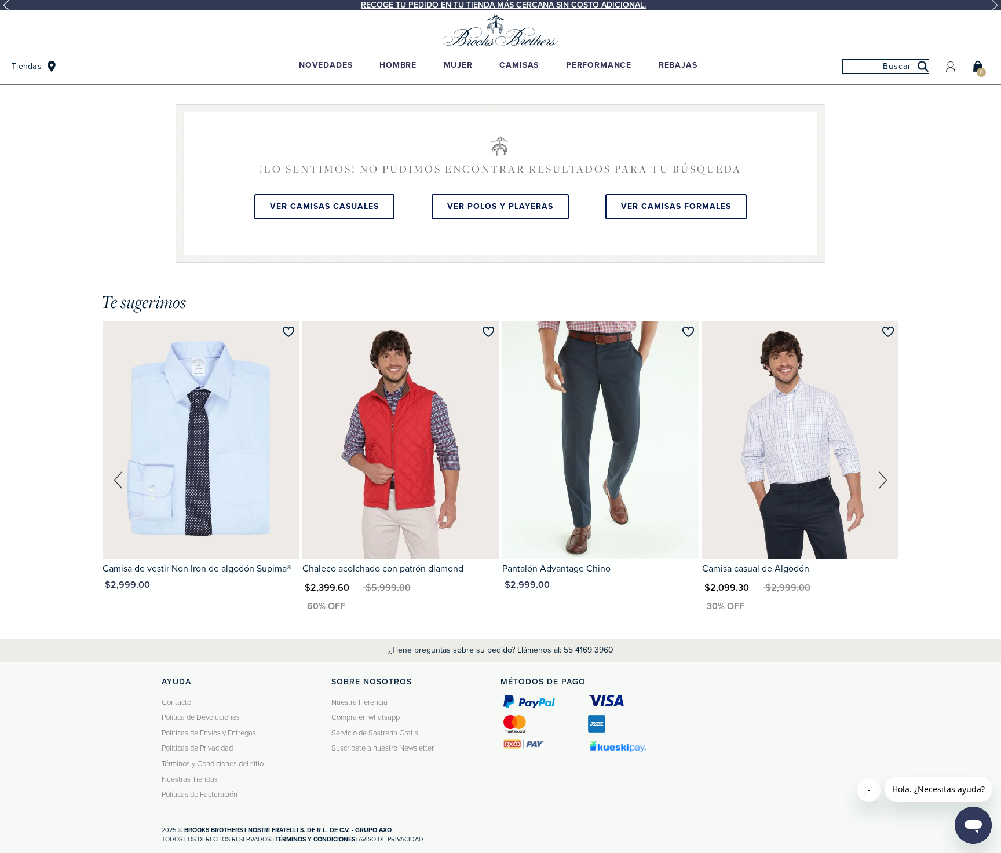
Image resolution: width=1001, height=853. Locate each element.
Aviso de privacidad (391, 839)
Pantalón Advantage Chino (556, 568)
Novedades (326, 65)
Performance (598, 65)
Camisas (519, 65)
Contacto (176, 702)
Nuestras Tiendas (190, 779)
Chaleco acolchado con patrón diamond (382, 568)
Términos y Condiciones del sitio (213, 763)
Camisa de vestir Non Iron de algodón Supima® (197, 568)
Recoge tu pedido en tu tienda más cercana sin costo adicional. (503, 5)
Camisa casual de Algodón (755, 568)
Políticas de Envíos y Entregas (209, 733)
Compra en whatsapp (365, 717)
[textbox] (885, 66)
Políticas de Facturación (200, 794)
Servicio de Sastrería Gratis (374, 733)
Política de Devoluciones (201, 717)
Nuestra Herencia (359, 702)
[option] (500, 5)
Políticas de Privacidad (197, 748)
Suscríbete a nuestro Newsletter (382, 748)
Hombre (398, 65)
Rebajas (678, 65)
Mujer (458, 65)
